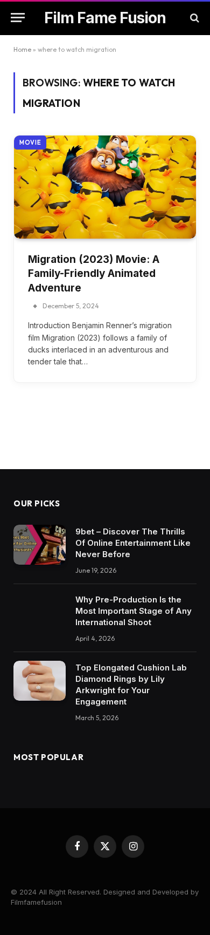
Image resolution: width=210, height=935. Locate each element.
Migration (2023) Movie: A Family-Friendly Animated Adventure (93, 273)
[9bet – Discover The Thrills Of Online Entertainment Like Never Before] (39, 545)
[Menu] (18, 17)
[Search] (193, 17)
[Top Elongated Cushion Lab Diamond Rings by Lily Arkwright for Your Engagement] (39, 681)
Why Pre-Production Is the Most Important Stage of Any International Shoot (133, 610)
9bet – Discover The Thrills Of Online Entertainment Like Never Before (133, 542)
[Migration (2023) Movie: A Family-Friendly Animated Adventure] (105, 186)
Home (22, 49)
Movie (30, 142)
